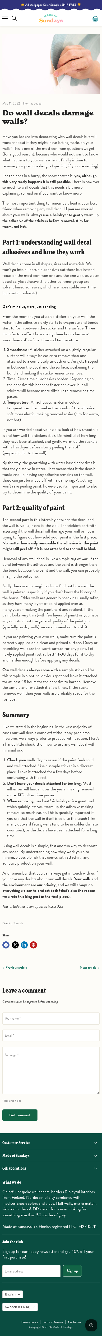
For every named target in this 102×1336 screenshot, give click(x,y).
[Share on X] (15, 944)
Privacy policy (29, 1322)
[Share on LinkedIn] (24, 944)
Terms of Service (53, 1322)
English (10, 1294)
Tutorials (18, 923)
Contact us (74, 1322)
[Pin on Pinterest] (33, 944)
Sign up (72, 1271)
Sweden (18, 1307)
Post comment (20, 1115)
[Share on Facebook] (5, 944)
